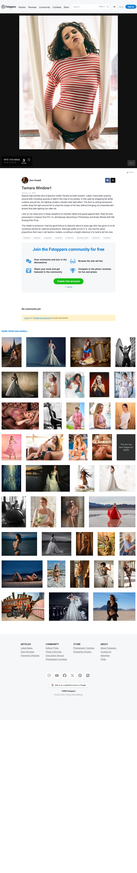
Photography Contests (56, 659)
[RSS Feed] (88, 675)
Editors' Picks (52, 648)
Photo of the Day (54, 651)
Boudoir (27, 238)
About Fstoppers (108, 648)
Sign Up (131, 6)
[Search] (108, 7)
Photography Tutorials (83, 648)
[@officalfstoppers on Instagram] (49, 675)
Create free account (68, 281)
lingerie (107, 238)
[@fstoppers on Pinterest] (80, 675)
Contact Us (106, 651)
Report (131, 172)
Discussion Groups (55, 655)
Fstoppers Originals (30, 655)
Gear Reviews (27, 651)
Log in (69, 286)
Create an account (42, 317)
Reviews (32, 7)
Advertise (105, 655)
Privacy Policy (59, 694)
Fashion (37, 238)
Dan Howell (35, 180)
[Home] (8, 6)
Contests (57, 7)
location (69, 238)
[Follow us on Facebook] (64, 675)
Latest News (27, 648)
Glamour (47, 238)
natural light (82, 238)
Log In (121, 6)
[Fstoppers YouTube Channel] (57, 675)
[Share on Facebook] (107, 180)
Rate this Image (12, 159)
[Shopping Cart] (114, 6)
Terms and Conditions (74, 694)
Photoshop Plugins (82, 651)
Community (44, 7)
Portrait (96, 238)
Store (66, 7)
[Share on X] (113, 180)
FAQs (103, 659)
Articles (22, 7)
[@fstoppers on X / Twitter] (72, 675)
